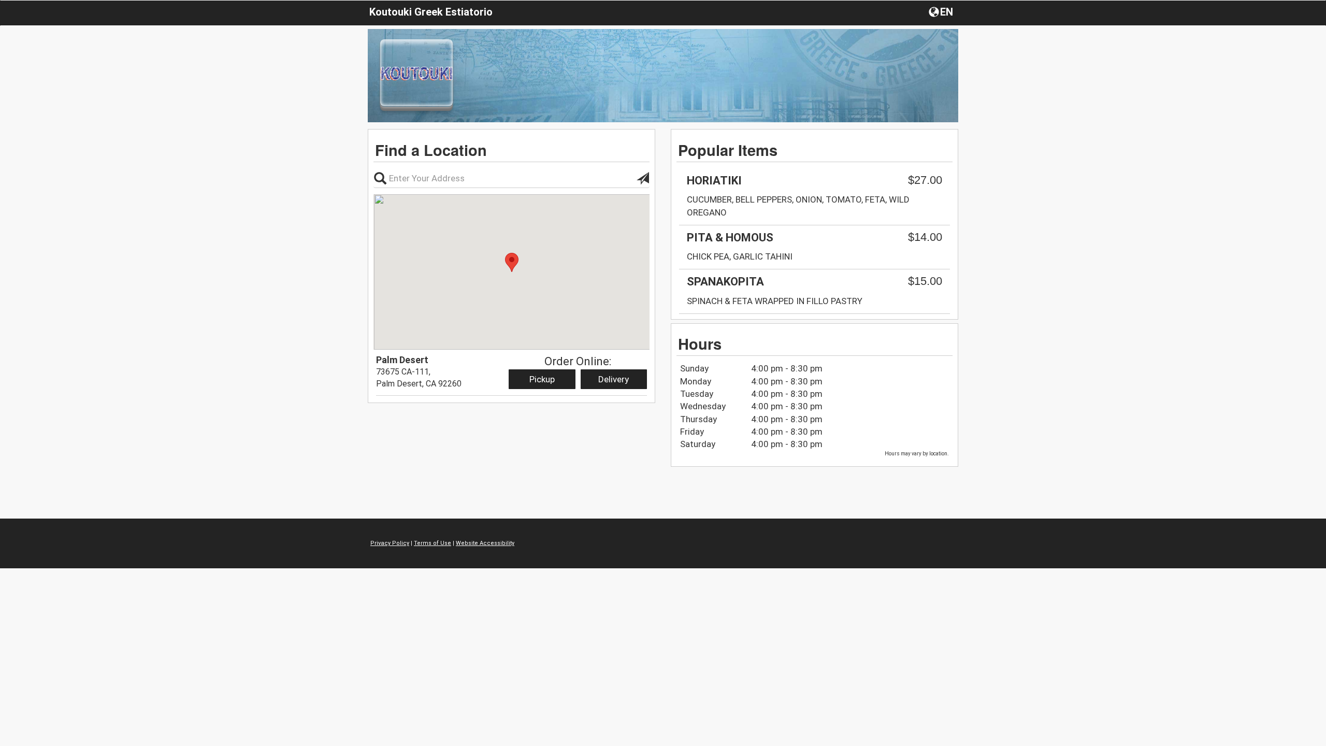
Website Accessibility (485, 543)
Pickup (542, 379)
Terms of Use (432, 543)
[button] (942, 11)
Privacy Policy (389, 543)
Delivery (613, 379)
